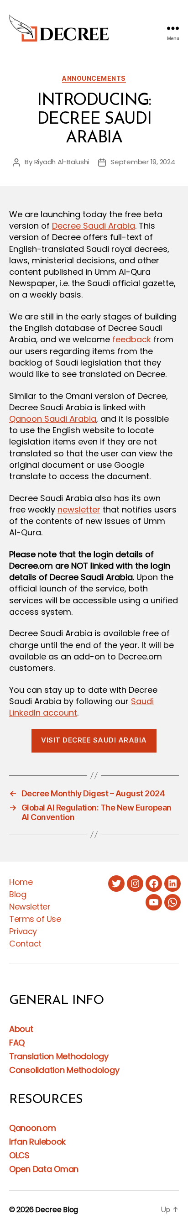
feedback (131, 339)
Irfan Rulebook (37, 1141)
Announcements (94, 78)
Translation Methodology (59, 1056)
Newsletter (29, 906)
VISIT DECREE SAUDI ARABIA (94, 740)
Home (20, 882)
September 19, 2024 (142, 162)
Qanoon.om (32, 1128)
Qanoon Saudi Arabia (52, 418)
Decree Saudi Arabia (93, 225)
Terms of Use (35, 919)
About (21, 1029)
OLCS (19, 1155)
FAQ (17, 1042)
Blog (17, 894)
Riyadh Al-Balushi (61, 162)
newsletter (78, 509)
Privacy (23, 931)
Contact (25, 943)
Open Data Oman (43, 1169)
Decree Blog (56, 1209)
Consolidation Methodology (64, 1070)
